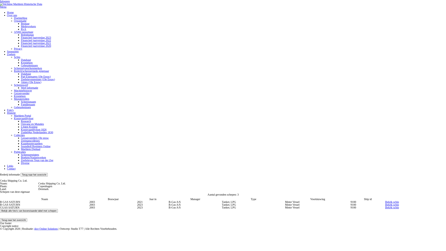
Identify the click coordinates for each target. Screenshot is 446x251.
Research (26, 121)
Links (10, 165)
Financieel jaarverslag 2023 (36, 37)
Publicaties (20, 151)
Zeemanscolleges (30, 140)
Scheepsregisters (30, 154)
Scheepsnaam (28, 101)
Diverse (25, 163)
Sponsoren (13, 51)
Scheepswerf (21, 84)
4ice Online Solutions (46, 228)
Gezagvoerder (21, 93)
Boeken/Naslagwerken (33, 157)
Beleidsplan (27, 34)
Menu (3, 6)
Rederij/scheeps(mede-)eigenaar (31, 71)
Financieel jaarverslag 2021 (36, 43)
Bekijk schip (392, 201)
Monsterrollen (21, 98)
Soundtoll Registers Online (36, 146)
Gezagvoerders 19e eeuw (35, 137)
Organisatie (20, 20)
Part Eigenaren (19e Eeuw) (36, 76)
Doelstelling (20, 18)
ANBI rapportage (23, 32)
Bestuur (25, 23)
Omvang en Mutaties (32, 124)
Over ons (12, 15)
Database (26, 59)
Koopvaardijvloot (23, 118)
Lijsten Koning (29, 126)
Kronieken (27, 62)
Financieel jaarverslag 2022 (36, 40)
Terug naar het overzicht (34, 174)
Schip (17, 57)
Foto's (10, 110)
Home (10, 12)
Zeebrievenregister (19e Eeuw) (38, 79)
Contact (11, 168)
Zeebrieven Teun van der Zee (37, 160)
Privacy (18, 48)
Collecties (19, 135)
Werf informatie (29, 87)
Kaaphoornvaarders (32, 143)
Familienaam (28, 104)
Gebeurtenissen (29, 65)
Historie (11, 112)
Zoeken (11, 54)
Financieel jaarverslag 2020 (36, 45)
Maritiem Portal (22, 115)
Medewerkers (28, 26)
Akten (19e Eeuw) (31, 82)
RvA (23, 29)
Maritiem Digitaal (30, 149)
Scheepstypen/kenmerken (28, 68)
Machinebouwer (23, 90)
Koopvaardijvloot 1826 (34, 129)
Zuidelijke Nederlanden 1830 (37, 132)
